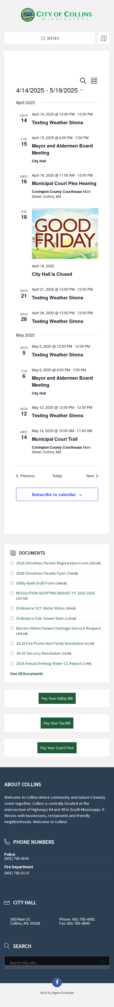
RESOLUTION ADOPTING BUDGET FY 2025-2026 (55, 593)
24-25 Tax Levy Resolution (38, 653)
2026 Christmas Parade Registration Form (52, 563)
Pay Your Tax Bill (57, 723)
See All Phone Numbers (24, 882)
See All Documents (26, 673)
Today (57, 475)
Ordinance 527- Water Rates (40, 608)
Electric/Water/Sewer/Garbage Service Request (58, 628)
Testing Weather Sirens (57, 122)
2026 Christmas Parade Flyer (40, 573)
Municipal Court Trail (54, 439)
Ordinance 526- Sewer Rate (40, 618)
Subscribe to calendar (54, 494)
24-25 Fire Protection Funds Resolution (50, 643)
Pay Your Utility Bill (57, 698)
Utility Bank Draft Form (35, 583)
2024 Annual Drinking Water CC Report (49, 663)
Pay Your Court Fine (57, 747)
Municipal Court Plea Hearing (64, 183)
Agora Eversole (63, 992)
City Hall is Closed (52, 274)
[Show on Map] (104, 38)
